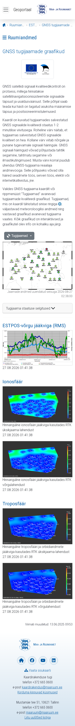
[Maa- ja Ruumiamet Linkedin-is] (54, 660)
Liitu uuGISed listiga (38, 717)
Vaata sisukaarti (39, 670)
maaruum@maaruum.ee (42, 712)
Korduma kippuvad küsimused (38, 692)
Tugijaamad (19, 236)
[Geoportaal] (54, 9)
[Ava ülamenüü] (5, 9)
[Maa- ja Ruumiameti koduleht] (21, 660)
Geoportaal (22, 9)
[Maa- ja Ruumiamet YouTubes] (43, 660)
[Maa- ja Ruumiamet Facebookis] (32, 660)
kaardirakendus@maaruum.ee (42, 687)
